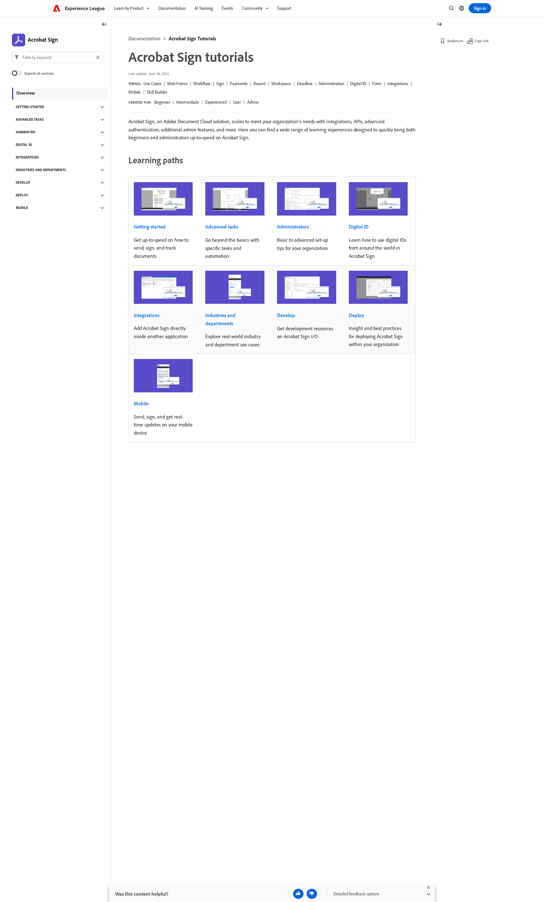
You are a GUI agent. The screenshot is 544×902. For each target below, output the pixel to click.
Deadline (305, 83)
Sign (220, 83)
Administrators (293, 226)
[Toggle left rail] (104, 24)
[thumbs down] (312, 894)
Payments (238, 83)
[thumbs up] (298, 894)
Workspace (281, 83)
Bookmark (455, 40)
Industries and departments (220, 319)
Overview (25, 93)
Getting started (150, 226)
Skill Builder (157, 92)
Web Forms (177, 83)
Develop (286, 315)
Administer (25, 132)
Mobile (134, 92)
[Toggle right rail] (439, 24)
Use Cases (152, 83)
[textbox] (57, 57)
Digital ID (358, 83)
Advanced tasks (221, 226)
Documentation (144, 38)
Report (259, 83)
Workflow (201, 83)
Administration (331, 83)
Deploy (356, 315)
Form (377, 83)
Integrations (398, 83)
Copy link (481, 40)
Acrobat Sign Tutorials (192, 38)
